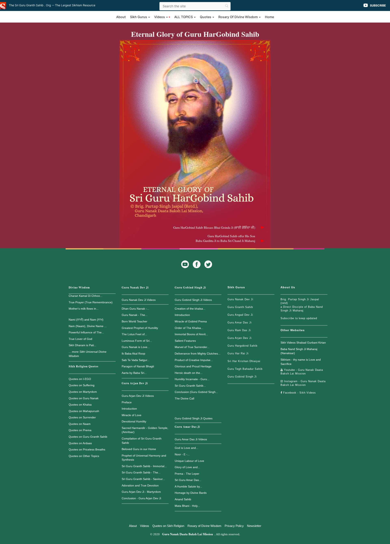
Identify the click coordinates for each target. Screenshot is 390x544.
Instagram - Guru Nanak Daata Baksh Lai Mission (303, 383)
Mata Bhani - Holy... (187, 505)
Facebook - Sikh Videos (299, 392)
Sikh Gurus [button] (139, 17)
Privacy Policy (234, 526)
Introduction (129, 408)
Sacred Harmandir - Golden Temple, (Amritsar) (145, 430)
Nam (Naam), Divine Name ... (88, 326)
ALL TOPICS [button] (184, 17)
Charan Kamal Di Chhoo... (85, 295)
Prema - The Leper (187, 473)
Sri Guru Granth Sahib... (190, 385)
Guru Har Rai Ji (238, 353)
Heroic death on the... (189, 372)
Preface (127, 402)
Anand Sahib (183, 499)
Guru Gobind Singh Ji (190, 287)
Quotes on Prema (80, 430)
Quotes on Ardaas (80, 443)
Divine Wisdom (79, 287)
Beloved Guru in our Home (139, 449)
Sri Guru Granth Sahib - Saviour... (143, 479)
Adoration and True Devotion (140, 485)
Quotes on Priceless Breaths (87, 449)
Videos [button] (160, 17)
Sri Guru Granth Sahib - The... (141, 472)
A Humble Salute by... (188, 486)
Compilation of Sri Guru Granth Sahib (141, 440)
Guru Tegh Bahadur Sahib (245, 368)
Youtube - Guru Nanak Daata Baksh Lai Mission (302, 371)
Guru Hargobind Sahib (242, 345)
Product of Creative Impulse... (194, 360)
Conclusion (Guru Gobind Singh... (196, 392)
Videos (144, 526)
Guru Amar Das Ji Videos (191, 439)
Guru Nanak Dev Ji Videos (139, 299)
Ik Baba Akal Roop (133, 353)
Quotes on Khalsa (80, 404)
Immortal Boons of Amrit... (191, 334)
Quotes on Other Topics (84, 456)
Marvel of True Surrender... (192, 347)
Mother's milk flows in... (84, 308)
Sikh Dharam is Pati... (82, 345)
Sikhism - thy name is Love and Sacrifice (301, 362)
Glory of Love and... (187, 467)
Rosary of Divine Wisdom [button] (238, 17)
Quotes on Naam (80, 423)
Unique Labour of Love (189, 460)
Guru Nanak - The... (134, 315)
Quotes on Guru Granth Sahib (88, 436)
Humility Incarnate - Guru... (192, 379)
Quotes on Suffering (81, 385)
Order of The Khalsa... (189, 328)
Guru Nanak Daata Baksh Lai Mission (187, 534)
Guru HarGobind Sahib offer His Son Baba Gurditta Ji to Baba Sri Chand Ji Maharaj (225, 238)
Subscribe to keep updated (299, 318)
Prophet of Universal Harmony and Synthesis (144, 457)
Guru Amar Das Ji (187, 427)
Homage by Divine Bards (191, 492)
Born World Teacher (134, 321)
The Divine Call (184, 398)
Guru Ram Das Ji (239, 330)
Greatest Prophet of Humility (140, 328)
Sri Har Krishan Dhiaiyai (244, 361)
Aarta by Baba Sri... (134, 372)
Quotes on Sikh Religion (168, 526)
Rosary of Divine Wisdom (204, 526)
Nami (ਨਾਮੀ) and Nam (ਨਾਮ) (86, 319)
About (121, 17)
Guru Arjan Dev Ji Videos (138, 395)
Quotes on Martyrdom (83, 391)
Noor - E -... (182, 454)
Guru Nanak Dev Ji (135, 287)
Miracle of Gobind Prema (191, 321)
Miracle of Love (131, 415)
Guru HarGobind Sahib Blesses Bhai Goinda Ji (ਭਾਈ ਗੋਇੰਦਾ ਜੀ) (214, 227)
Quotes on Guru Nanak (84, 398)
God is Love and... (186, 447)
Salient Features (185, 340)
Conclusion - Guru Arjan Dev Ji (141, 498)
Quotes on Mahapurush (84, 411)
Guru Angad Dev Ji (240, 314)
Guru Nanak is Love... (136, 347)
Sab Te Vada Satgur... (136, 360)
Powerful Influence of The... (86, 332)
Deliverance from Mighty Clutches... (197, 353)
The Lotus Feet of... (134, 334)
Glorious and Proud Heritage (193, 366)
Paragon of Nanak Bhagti (138, 366)
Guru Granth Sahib (240, 307)
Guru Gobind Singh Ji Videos (193, 299)
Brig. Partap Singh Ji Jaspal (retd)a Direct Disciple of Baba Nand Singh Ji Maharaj (302, 305)
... (87, 354)
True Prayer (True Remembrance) (91, 302)
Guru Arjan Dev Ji (135, 383)
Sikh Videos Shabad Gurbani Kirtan (303, 342)
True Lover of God (80, 339)
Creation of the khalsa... (190, 308)
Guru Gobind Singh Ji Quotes (193, 418)
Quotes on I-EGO (80, 379)
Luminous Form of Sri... (137, 340)
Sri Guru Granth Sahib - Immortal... (144, 466)
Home (269, 17)
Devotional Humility (134, 421)
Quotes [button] (206, 17)
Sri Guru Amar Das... (188, 480)
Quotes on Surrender (82, 417)
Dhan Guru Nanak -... (135, 308)
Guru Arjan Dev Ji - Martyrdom (141, 491)
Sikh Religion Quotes (83, 366)
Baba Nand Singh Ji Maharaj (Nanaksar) (299, 351)
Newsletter (254, 526)
